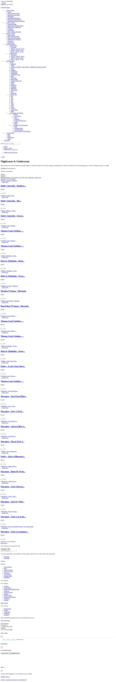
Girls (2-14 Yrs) (8, 570)
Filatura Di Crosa (15, 74)
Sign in (8, 676)
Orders (6, 610)
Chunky (13, 108)
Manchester (10, 16)
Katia (12, 76)
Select (3, 176)
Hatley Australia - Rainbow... (13, 186)
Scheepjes (13, 87)
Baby (15, 117)
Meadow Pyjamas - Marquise (13, 291)
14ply (12, 107)
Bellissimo (13, 88)
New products (8, 567)
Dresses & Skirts (11, 24)
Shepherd (13, 64)
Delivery (6, 586)
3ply (12, 97)
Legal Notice (7, 588)
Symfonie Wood (18, 130)
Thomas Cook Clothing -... (12, 231)
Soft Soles (13, 47)
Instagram (6, 558)
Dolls (8, 136)
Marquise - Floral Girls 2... (12, 441)
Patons (12, 84)
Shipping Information (10, 597)
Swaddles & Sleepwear (13, 18)
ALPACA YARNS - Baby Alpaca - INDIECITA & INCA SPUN (28, 67)
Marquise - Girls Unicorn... (12, 486)
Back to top (4, 543)
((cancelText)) (4, 653)
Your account (4, 603)
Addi (15, 127)
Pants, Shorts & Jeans (13, 36)
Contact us (7, 598)
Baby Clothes (9, 10)
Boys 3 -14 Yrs (9, 33)
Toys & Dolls (9, 133)
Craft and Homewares (20, 120)
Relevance (4, 177)
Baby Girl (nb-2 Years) (13, 13)
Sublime (13, 70)
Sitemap (6, 600)
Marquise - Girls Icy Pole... (12, 502)
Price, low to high (27, 177)
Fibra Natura (14, 90)
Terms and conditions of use (11, 589)
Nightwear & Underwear (14, 27)
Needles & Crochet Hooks (19, 125)
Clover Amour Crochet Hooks (22, 131)
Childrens (16, 119)
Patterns (14, 114)
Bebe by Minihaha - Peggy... (13, 351)
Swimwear (10, 29)
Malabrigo (13, 85)
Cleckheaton (14, 71)
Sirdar (12, 65)
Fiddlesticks (14, 73)
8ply (12, 102)
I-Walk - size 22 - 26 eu (17, 50)
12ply (12, 105)
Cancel (3, 676)
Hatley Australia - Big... (11, 201)
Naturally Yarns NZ (16, 81)
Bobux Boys (12, 45)
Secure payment (8, 592)
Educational (10, 137)
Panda (12, 82)
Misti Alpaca (14, 79)
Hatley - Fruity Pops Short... (13, 366)
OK (2, 157)
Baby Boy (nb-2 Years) (13, 15)
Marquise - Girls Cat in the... (13, 517)
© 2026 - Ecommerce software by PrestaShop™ (14, 680)
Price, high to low (36, 177)
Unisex (9, 12)
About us (6, 591)
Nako (12, 68)
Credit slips (7, 612)
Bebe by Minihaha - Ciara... (13, 276)
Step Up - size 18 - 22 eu (17, 48)
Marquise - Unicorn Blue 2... (13, 426)
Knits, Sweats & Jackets (13, 38)
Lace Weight (14, 110)
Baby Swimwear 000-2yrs (14, 19)
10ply (12, 104)
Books (9, 139)
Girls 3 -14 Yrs (9, 22)
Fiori (12, 91)
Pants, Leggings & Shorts (14, 32)
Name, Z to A (18, 177)
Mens (15, 123)
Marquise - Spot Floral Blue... (14, 396)
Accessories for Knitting (15, 113)
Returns (6, 594)
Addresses (7, 613)
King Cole (13, 78)
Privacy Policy (8, 595)
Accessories (10, 30)
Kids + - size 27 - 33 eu (17, 51)
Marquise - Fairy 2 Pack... (12, 411)
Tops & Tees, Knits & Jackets (15, 25)
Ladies (16, 122)
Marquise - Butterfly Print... (13, 471)
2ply (12, 96)
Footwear (6, 573)
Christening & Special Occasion (16, 21)
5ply (12, 100)
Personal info (7, 609)
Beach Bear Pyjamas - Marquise (15, 306)
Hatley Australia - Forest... (12, 216)
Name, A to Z (10, 177)
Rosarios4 (13, 93)
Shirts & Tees (11, 35)
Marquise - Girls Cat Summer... (14, 532)
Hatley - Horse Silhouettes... (13, 456)
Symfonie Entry (18, 128)
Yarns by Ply (12, 94)
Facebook (6, 556)
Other (12, 111)
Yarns (10, 62)
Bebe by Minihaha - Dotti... (12, 261)
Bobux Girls (12, 53)
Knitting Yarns (9, 61)
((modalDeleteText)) (14, 653)
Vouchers (6, 615)
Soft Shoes (14, 55)
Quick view (4, 182)
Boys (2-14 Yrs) (8, 571)
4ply (12, 99)
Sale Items (7, 140)
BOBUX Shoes (9, 44)
